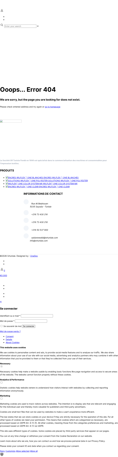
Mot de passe (7, 321)
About (12, 342)
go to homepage (52, 106)
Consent (10, 336)
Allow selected (22, 451)
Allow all (34, 451)
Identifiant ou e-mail (10, 316)
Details (9, 339)
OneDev (34, 256)
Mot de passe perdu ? (10, 331)
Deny (2, 451)
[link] (38, 26)
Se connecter (28, 326)
